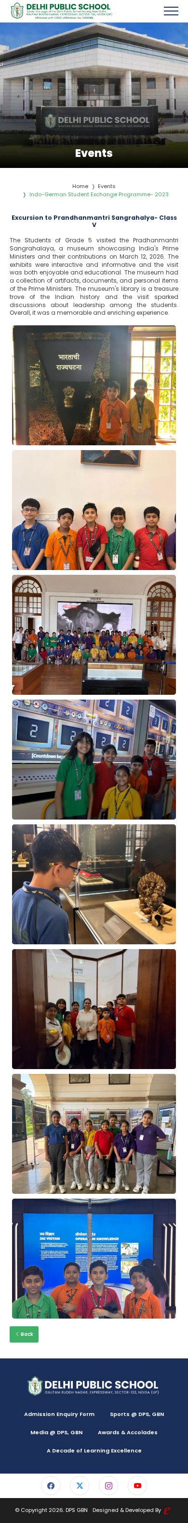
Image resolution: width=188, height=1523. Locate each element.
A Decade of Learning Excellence (94, 1450)
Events (107, 186)
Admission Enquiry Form (59, 1414)
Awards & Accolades (128, 1432)
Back (26, 1334)
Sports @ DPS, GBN (137, 1414)
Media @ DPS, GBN (56, 1432)
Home (80, 186)
